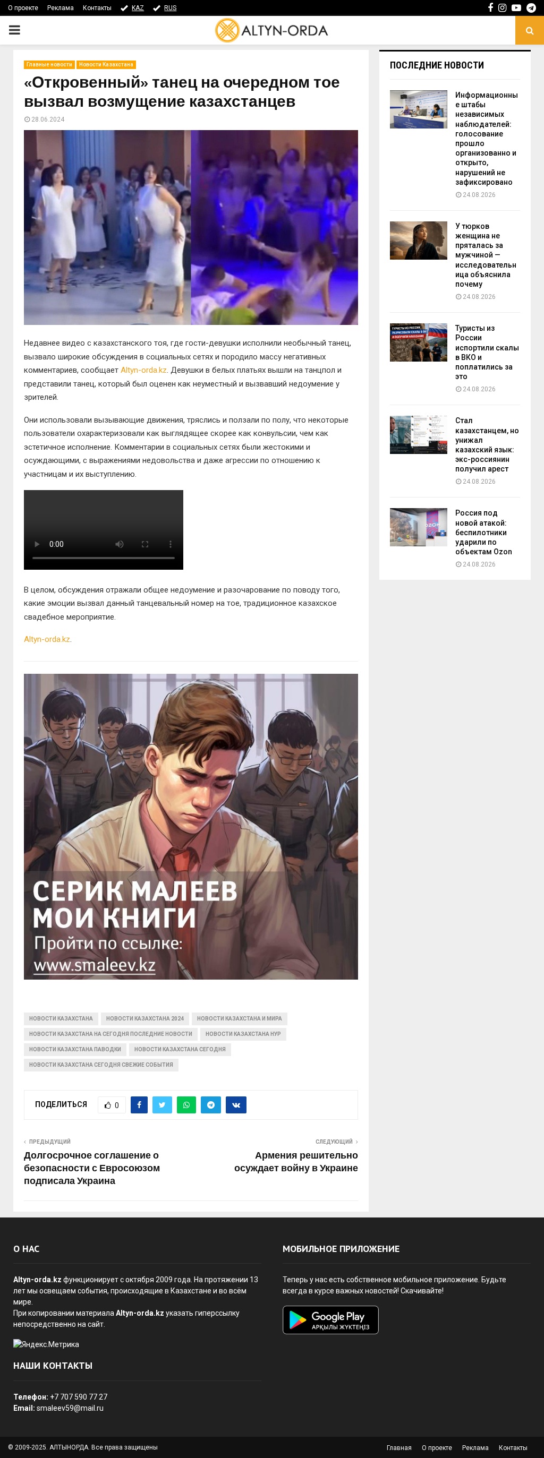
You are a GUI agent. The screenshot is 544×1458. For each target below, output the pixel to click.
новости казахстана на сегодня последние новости (110, 1034)
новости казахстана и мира (239, 1019)
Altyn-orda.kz (144, 370)
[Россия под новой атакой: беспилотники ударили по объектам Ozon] (418, 527)
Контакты (97, 8)
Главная (399, 1448)
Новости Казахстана (106, 64)
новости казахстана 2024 (145, 1019)
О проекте (23, 8)
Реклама (60, 8)
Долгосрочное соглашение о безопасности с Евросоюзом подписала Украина (92, 1168)
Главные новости (49, 64)
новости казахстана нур (243, 1034)
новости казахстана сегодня (180, 1049)
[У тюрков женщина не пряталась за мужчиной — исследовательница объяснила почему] (418, 240)
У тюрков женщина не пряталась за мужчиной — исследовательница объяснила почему (485, 255)
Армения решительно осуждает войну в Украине (296, 1162)
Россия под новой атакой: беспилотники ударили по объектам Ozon (483, 532)
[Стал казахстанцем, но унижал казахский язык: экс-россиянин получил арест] (418, 435)
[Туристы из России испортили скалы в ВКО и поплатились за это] (418, 342)
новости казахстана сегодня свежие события (101, 1065)
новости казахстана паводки (75, 1049)
